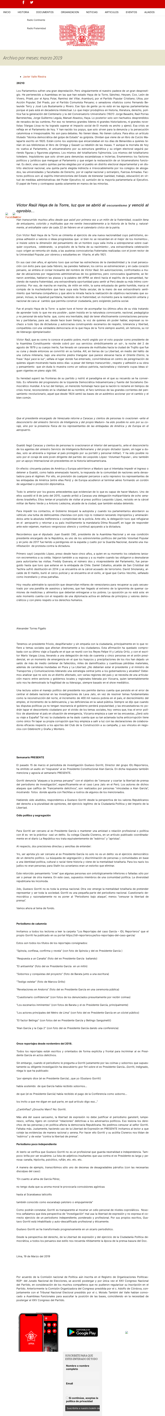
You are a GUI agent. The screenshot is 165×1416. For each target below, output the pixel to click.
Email (69, 1383)
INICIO (6, 12)
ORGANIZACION (70, 12)
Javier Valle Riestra (34, 76)
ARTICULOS (112, 12)
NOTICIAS (92, 12)
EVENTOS (131, 12)
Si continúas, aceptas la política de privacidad (82, 1399)
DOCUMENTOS (45, 12)
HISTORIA (23, 12)
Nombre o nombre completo (77, 1367)
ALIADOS (149, 12)
